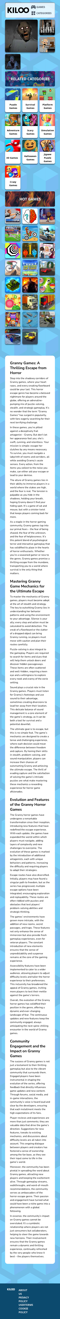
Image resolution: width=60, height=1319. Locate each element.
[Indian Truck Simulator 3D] (47, 302)
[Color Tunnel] (12, 250)
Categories (44, 13)
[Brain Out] (30, 216)
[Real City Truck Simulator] (30, 302)
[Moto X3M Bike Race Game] (30, 233)
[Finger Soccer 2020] (47, 284)
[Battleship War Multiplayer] (30, 319)
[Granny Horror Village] (47, 27)
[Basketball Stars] (47, 216)
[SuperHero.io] (12, 319)
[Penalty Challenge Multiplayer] (12, 233)
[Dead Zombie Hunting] (30, 284)
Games (40, 7)
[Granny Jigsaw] (47, 44)
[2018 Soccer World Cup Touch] (30, 267)
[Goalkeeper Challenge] (12, 216)
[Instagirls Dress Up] (47, 250)
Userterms (26, 1305)
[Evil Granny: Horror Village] (21, 36)
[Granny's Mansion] (12, 61)
